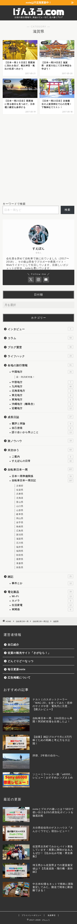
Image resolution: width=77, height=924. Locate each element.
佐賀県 (19, 490)
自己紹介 (13, 644)
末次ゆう (40, 450)
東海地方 (41, 399)
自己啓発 (41, 428)
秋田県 (19, 555)
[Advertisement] (38, 158)
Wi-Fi (42, 596)
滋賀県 (19, 538)
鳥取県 (19, 567)
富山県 (19, 502)
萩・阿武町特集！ (25, 377)
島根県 (19, 526)
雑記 (40, 576)
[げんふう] (39, 17)
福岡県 (19, 551)
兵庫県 (19, 494)
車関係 (41, 609)
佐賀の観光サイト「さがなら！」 (29, 652)
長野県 (19, 559)
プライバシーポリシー (31, 915)
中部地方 (41, 382)
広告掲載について (19, 677)
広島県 (19, 530)
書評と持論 (41, 423)
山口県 (19, 506)
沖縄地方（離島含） (41, 404)
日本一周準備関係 (42, 476)
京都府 (19, 485)
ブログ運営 (40, 347)
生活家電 (42, 605)
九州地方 (42, 386)
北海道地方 (41, 390)
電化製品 (40, 591)
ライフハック (40, 356)
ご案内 (41, 456)
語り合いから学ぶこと (42, 432)
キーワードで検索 (14, 203)
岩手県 (19, 522)
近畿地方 (42, 408)
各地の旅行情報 (40, 365)
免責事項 (52, 915)
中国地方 (42, 371)
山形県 (19, 510)
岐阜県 (19, 514)
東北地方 (41, 395)
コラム (40, 338)
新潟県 (19, 534)
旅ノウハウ (40, 440)
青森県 (19, 563)
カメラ (41, 600)
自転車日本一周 (40, 469)
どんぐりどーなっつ (20, 661)
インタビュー (39, 329)
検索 (67, 209)
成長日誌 (40, 417)
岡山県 (19, 518)
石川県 (19, 543)
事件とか (42, 583)
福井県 (19, 547)
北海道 (19, 498)
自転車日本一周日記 (42, 480)
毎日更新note (16, 669)
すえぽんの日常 (42, 461)
